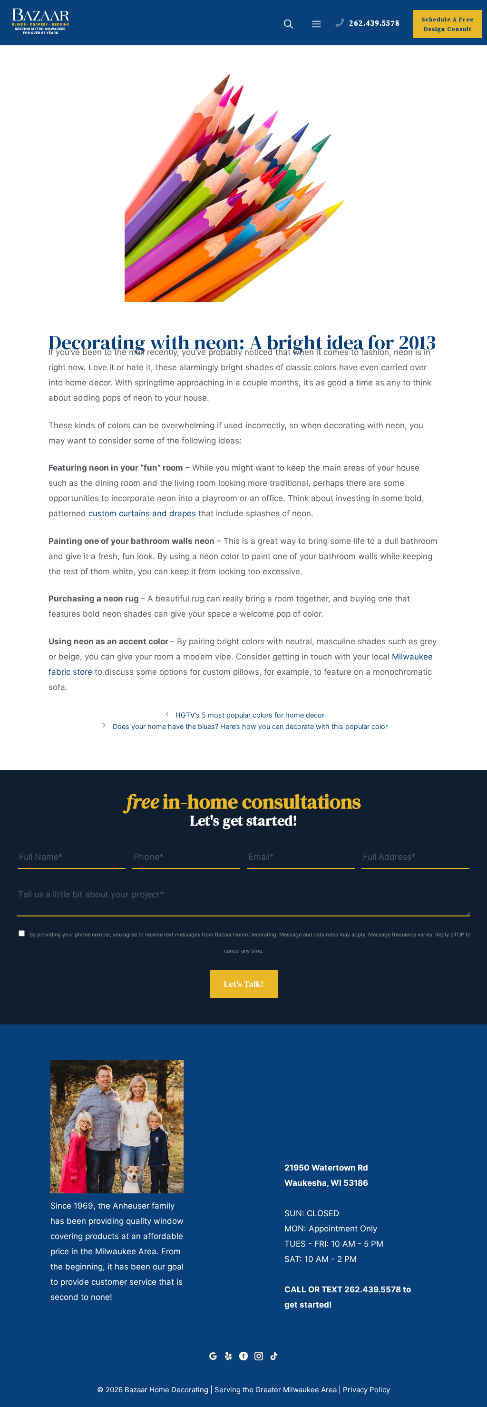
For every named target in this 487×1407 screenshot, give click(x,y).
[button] (288, 25)
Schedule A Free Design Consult (447, 24)
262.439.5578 (372, 1289)
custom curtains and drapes (142, 513)
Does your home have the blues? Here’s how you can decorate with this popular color (250, 726)
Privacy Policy (366, 1389)
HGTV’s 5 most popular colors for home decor (249, 715)
